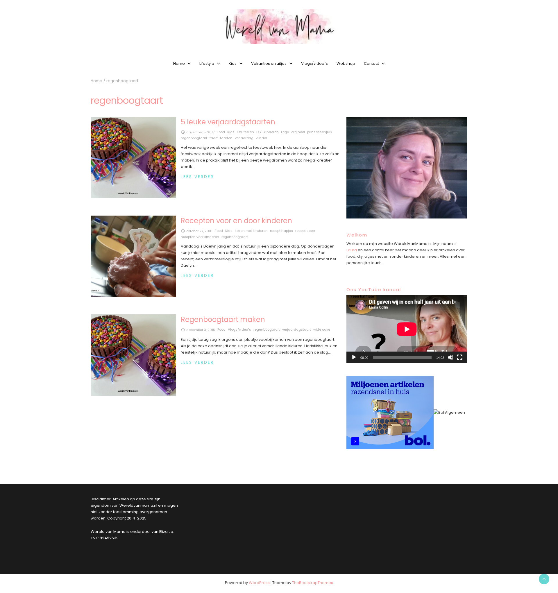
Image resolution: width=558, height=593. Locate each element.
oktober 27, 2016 (199, 231)
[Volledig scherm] (460, 357)
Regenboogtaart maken (223, 319)
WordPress (259, 582)
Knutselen (245, 132)
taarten (226, 138)
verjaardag (244, 138)
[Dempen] (450, 357)
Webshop (346, 63)
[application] (406, 329)
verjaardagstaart (296, 329)
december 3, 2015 (200, 329)
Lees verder (197, 177)
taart (214, 138)
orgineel (298, 132)
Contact (371, 63)
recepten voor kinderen (200, 236)
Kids (233, 63)
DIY (259, 132)
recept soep (305, 230)
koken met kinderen (251, 230)
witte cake (321, 329)
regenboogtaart (194, 138)
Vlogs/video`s (314, 63)
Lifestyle (206, 63)
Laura (351, 250)
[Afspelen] (354, 357)
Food (221, 132)
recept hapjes (281, 230)
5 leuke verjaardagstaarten (228, 122)
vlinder (261, 138)
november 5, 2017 (200, 132)
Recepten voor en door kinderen (236, 220)
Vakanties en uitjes (269, 63)
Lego (285, 132)
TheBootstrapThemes (312, 582)
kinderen (271, 132)
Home (179, 63)
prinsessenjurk (319, 132)
